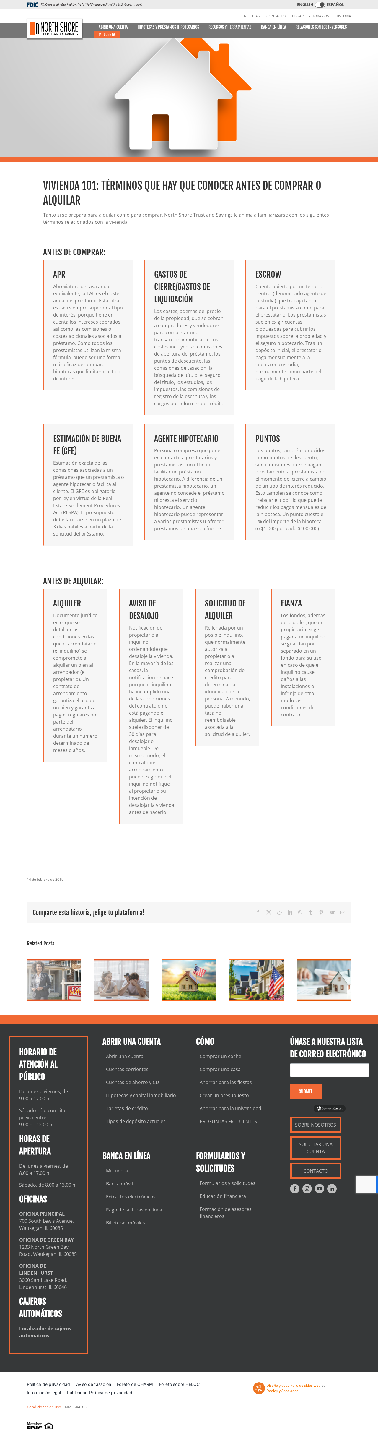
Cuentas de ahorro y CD (132, 1082)
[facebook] (294, 1188)
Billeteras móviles (125, 1222)
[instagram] (307, 1188)
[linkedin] (332, 1188)
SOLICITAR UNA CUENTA (316, 1148)
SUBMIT (305, 1091)
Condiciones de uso (44, 1406)
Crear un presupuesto (224, 1095)
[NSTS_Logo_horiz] (54, 28)
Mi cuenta (117, 1170)
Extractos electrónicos (131, 1196)
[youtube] (319, 1188)
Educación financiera (223, 1196)
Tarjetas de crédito (127, 1108)
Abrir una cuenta (125, 1056)
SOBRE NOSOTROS (315, 1125)
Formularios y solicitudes (227, 1183)
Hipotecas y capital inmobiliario (141, 1095)
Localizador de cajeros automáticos (45, 1332)
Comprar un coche (220, 1056)
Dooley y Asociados (282, 1390)
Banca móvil (119, 1183)
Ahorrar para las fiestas (226, 1082)
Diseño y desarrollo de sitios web (293, 1385)
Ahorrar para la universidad (230, 1108)
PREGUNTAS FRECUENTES (228, 1121)
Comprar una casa (220, 1069)
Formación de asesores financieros (226, 1212)
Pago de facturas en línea (134, 1209)
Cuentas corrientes (127, 1069)
